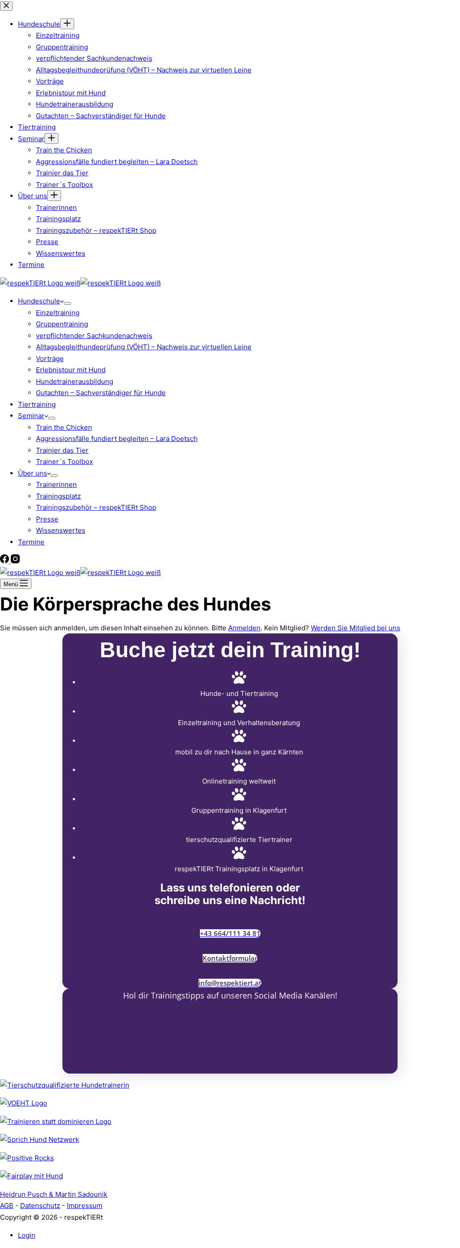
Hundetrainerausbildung (74, 381)
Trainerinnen (56, 484)
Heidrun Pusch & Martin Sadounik (53, 1194)
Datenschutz (40, 1205)
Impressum (84, 1205)
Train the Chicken (64, 427)
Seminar (31, 415)
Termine (31, 542)
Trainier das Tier (62, 450)
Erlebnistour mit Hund (71, 369)
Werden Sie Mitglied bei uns (355, 628)
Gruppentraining (62, 324)
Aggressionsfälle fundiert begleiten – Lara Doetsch (117, 438)
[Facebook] (5, 561)
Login (26, 1235)
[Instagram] (15, 561)
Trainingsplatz (58, 496)
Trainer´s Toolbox (64, 461)
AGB (6, 1205)
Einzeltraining (58, 312)
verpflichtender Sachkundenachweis (94, 335)
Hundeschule (39, 301)
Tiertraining (37, 404)
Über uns (32, 473)
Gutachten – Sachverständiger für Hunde (101, 392)
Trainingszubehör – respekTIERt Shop (96, 507)
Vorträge (50, 358)
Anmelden (244, 628)
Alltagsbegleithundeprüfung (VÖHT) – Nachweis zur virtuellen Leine (144, 347)
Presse (47, 519)
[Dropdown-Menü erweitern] (67, 303)
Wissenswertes (60, 530)
